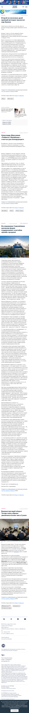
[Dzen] (18, 619)
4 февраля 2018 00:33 (23, 132)
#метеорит (10, 98)
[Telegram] (11, 619)
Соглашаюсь (15, 710)
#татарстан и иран (6, 608)
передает (16, 551)
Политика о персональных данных (8, 688)
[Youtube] (25, 619)
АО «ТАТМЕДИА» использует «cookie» (8, 693)
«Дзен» (16, 95)
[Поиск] (2, 7)
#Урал (3, 98)
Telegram (21, 95)
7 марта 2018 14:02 (24, 15)
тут (17, 484)
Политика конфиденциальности (8, 699)
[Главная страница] (15, 7)
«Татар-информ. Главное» (8, 91)
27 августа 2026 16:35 (13, 223)
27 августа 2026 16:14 (24, 508)
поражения (11, 156)
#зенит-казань (19, 210)
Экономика (3, 223)
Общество (3, 15)
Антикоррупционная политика (7, 690)
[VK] (4, 619)
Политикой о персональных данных (13, 706)
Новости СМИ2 (6, 122)
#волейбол (4, 210)
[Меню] (26, 6)
